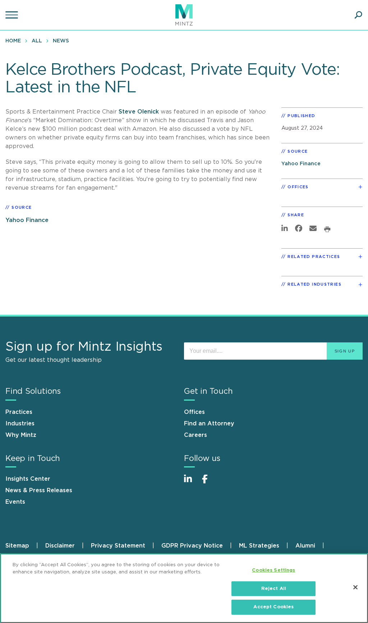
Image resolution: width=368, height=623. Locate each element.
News (61, 40)
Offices (194, 412)
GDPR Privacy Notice (192, 546)
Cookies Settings (273, 570)
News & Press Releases (38, 490)
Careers (195, 435)
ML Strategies (259, 546)
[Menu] (12, 15)
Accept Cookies (273, 607)
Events (15, 502)
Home (13, 40)
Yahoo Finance (27, 220)
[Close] (355, 587)
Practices (18, 412)
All (37, 40)
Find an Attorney (209, 423)
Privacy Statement (118, 546)
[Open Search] (358, 15)
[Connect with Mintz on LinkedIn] (191, 483)
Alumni (305, 546)
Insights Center (27, 479)
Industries (19, 423)
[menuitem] (14, 40)
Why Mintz (20, 435)
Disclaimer (60, 546)
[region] (184, 588)
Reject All (273, 588)
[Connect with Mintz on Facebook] (209, 483)
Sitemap (17, 546)
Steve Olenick (140, 112)
